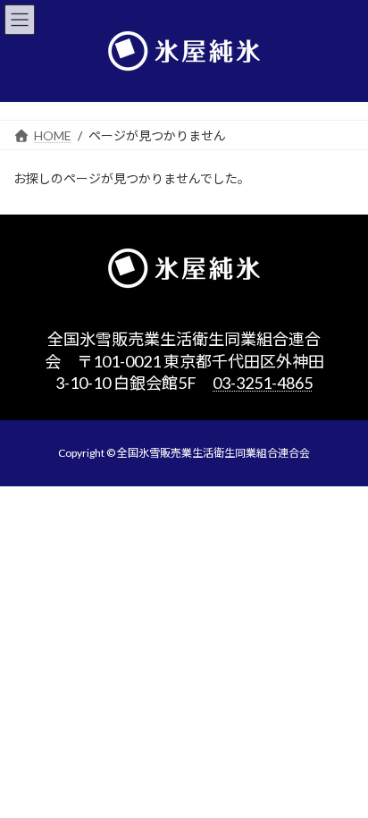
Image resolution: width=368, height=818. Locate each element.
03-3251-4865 (263, 382)
